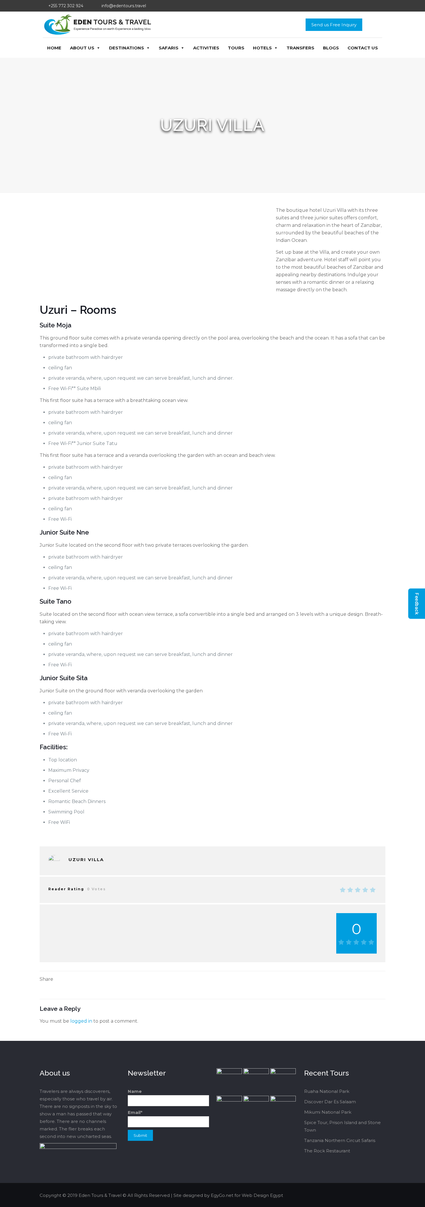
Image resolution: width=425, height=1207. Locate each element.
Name (135, 1091)
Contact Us (363, 48)
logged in (81, 1021)
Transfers (300, 48)
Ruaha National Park (326, 1091)
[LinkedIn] (361, 1195)
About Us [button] (82, 48)
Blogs (331, 48)
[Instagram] (369, 1195)
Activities (206, 48)
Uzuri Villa (86, 859)
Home (54, 48)
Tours (236, 48)
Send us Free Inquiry (333, 24)
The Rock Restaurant (327, 1151)
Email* (135, 1112)
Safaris (168, 48)
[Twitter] (353, 1195)
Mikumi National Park (327, 1112)
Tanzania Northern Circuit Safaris (339, 1140)
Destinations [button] (126, 48)
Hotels (262, 48)
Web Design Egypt (262, 1195)
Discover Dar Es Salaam (330, 1101)
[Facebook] (345, 1195)
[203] (54, 861)
